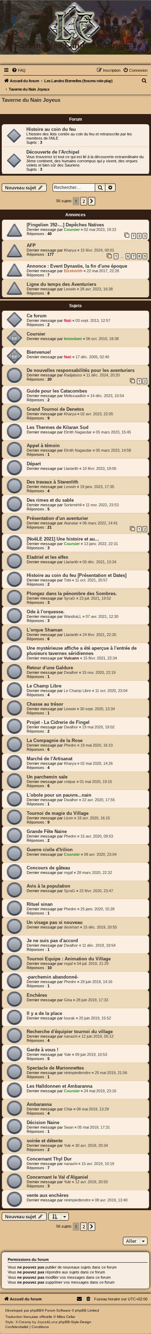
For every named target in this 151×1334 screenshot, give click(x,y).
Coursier (72, 229)
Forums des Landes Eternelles (75, 45)
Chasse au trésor (45, 704)
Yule (67, 1054)
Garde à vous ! (42, 1049)
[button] (91, 201)
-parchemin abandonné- (52, 977)
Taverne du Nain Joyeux (31, 100)
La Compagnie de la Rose (55, 740)
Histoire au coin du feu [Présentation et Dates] (76, 575)
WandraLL (72, 616)
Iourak (69, 1018)
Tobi (67, 580)
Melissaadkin (75, 396)
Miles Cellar (66, 1317)
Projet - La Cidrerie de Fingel (58, 722)
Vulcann (71, 658)
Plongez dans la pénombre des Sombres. (72, 593)
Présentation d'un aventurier (57, 518)
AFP (31, 245)
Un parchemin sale (47, 776)
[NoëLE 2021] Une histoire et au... (63, 539)
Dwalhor (71, 672)
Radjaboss (73, 375)
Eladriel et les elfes (47, 557)
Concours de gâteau (48, 867)
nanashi (70, 1036)
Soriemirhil (72, 505)
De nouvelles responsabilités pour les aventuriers (80, 370)
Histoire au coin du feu (51, 129)
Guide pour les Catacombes (57, 391)
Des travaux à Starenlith (52, 482)
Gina (68, 1000)
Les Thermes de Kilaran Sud (57, 427)
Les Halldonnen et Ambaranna (59, 1086)
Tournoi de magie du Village (57, 813)
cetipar (70, 781)
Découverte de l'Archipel (52, 152)
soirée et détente (45, 1140)
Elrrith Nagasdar (78, 432)
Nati (67, 320)
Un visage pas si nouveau (55, 922)
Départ (34, 463)
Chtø (68, 1109)
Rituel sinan (40, 904)
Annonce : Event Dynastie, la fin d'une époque (77, 266)
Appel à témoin (43, 445)
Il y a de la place (44, 1013)
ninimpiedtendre (77, 1073)
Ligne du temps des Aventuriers (61, 284)
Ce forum (37, 315)
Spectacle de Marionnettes (55, 1068)
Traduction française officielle (28, 1317)
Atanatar (71, 523)
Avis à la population (48, 886)
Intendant (73, 339)
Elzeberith (73, 271)
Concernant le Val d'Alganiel (57, 1177)
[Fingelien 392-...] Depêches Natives (65, 224)
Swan (68, 1127)
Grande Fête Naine (47, 831)
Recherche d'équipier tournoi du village (70, 1031)
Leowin (70, 289)
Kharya (70, 250)
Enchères (37, 995)
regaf (68, 872)
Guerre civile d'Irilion (50, 849)
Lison (68, 818)
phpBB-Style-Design (75, 1322)
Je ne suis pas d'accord (52, 940)
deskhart (71, 927)
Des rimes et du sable (50, 500)
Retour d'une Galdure (50, 667)
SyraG (69, 598)
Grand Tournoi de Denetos (55, 409)
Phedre (70, 745)
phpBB (35, 1310)
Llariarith (71, 468)
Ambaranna (39, 1104)
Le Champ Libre (44, 686)
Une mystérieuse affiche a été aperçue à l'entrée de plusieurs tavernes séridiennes (82, 650)
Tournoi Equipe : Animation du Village (69, 958)
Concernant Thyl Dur (49, 1159)
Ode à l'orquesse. (46, 611)
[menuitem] (19, 70)
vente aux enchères (47, 1195)
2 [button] (84, 201)
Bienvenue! (39, 352)
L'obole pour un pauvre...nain (59, 795)
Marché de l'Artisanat (49, 758)
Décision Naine (43, 1122)
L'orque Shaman (45, 630)
